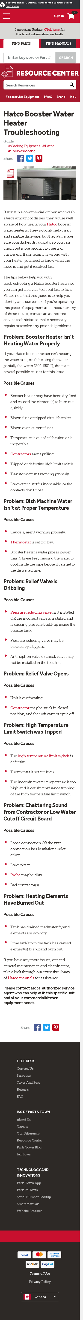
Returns (23, 1089)
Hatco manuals (21, 978)
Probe (15, 875)
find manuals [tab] (58, 44)
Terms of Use (40, 1273)
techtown (24, 1154)
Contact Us (25, 1068)
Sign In (59, 15)
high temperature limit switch (43, 756)
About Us (24, 1119)
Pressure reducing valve (31, 612)
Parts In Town (27, 1190)
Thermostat (20, 542)
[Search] (71, 84)
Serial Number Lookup (34, 1197)
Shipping (24, 1075)
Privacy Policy (40, 1282)
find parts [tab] (21, 44)
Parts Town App (29, 1183)
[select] (40, 1296)
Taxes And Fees (28, 1082)
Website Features (29, 1211)
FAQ (20, 1096)
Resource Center (29, 1140)
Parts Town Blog (29, 1147)
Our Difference (28, 1133)
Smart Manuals (28, 1204)
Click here (51, 30)
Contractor (19, 708)
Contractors (20, 454)
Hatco (52, 224)
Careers (22, 1126)
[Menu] (6, 16)
